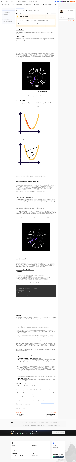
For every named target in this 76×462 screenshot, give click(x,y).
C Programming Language (33, 422)
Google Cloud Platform (41, 425)
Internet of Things (57, 425)
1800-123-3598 (36, 455)
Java (22, 422)
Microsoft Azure (33, 425)
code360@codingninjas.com (38, 456)
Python (26, 422)
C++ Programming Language (43, 422)
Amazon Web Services (25, 425)
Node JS (59, 422)
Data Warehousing (50, 425)
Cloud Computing (53, 422)
